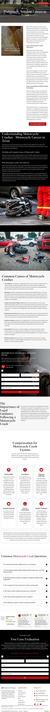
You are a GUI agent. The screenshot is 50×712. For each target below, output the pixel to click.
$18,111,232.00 (31, 99)
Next (20, 391)
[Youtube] (40, 704)
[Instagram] (37, 704)
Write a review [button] (10, 624)
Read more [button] (20, 626)
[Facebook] (35, 704)
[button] (33, 3)
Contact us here (11, 695)
